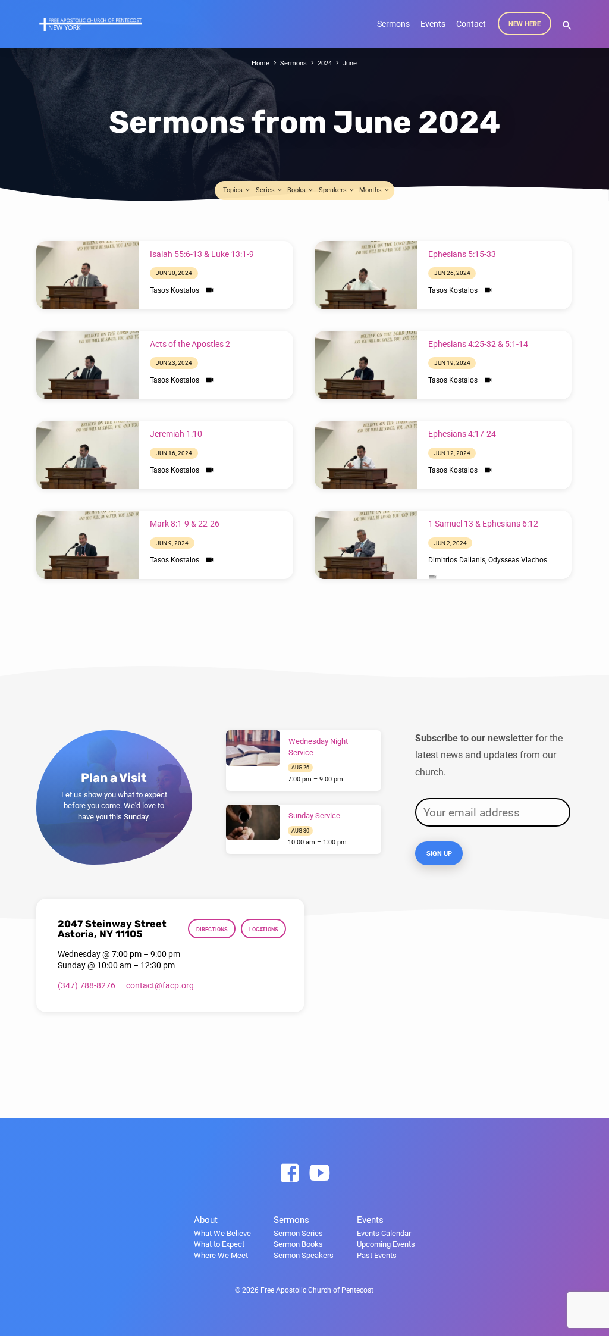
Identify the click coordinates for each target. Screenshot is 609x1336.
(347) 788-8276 (86, 985)
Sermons (393, 24)
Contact (471, 24)
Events (432, 24)
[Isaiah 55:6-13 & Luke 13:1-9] (87, 275)
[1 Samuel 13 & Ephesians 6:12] (366, 545)
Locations (263, 929)
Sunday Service (314, 815)
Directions (212, 929)
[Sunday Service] (253, 823)
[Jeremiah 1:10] (87, 455)
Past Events (377, 1255)
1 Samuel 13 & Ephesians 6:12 (483, 524)
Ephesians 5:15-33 (462, 254)
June (350, 63)
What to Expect (219, 1244)
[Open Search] (567, 26)
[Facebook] (290, 1174)
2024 (325, 63)
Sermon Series (298, 1233)
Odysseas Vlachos (517, 560)
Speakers (334, 190)
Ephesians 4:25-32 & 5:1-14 (478, 344)
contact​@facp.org (160, 985)
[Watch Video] (209, 290)
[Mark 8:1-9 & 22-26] (87, 545)
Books (297, 190)
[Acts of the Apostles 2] (87, 365)
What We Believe (222, 1233)
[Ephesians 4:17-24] (366, 455)
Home (260, 63)
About (206, 1220)
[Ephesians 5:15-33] (366, 275)
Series (266, 190)
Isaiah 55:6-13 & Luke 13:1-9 (202, 254)
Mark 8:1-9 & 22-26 (184, 524)
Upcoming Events (386, 1244)
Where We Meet (221, 1255)
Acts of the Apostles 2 (190, 344)
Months (371, 190)
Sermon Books (298, 1244)
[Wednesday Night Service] (253, 748)
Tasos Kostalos (174, 290)
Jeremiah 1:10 (176, 434)
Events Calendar (384, 1233)
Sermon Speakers (304, 1255)
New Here (524, 24)
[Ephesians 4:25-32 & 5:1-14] (366, 365)
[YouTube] (319, 1174)
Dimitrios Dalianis (456, 560)
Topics (233, 190)
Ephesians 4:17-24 (462, 434)
